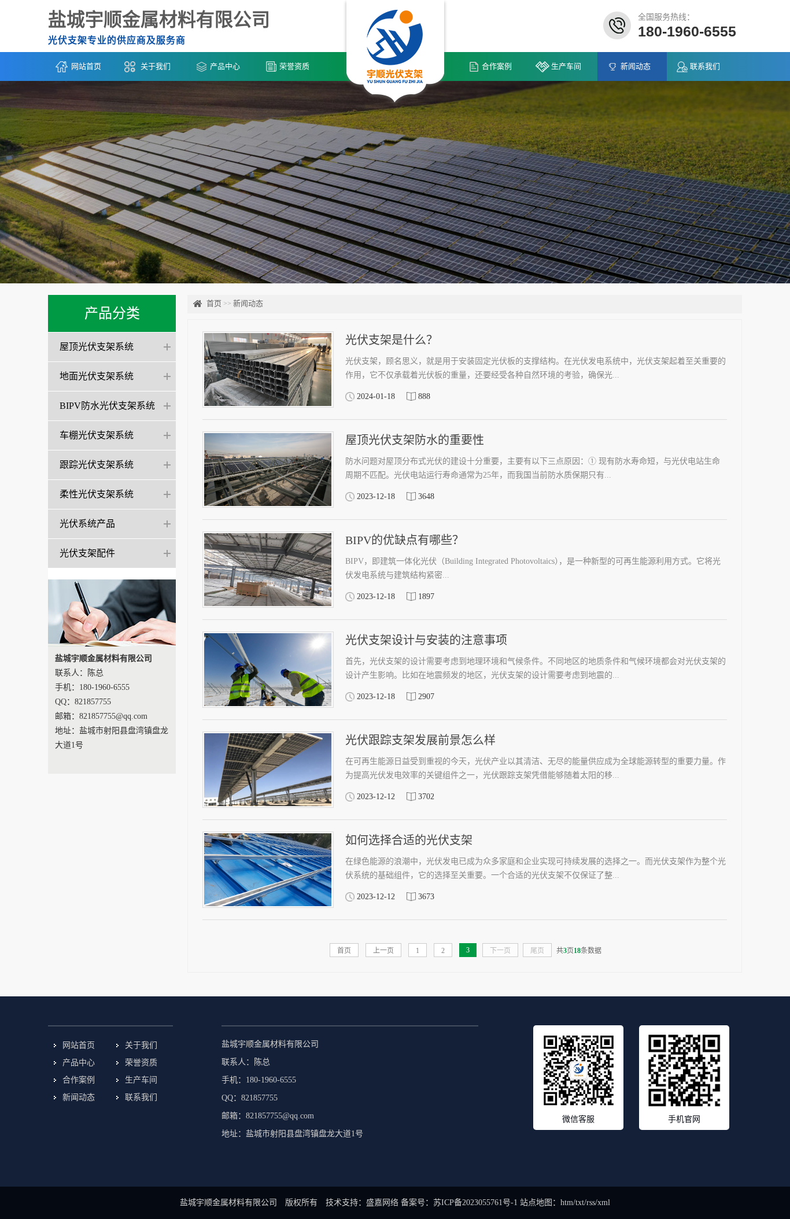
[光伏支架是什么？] (268, 369)
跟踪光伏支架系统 (97, 465)
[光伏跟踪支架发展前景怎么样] (268, 770)
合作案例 (497, 66)
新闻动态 (636, 66)
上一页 (383, 951)
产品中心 (225, 66)
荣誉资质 (294, 66)
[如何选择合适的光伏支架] (268, 870)
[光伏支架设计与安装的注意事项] (268, 669)
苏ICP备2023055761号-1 (475, 1202)
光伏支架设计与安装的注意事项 (426, 640)
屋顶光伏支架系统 (97, 347)
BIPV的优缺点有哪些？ (404, 540)
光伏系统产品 (87, 524)
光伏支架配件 (87, 553)
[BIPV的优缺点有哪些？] (268, 569)
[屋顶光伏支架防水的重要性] (268, 469)
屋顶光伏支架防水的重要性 (414, 440)
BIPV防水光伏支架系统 (107, 406)
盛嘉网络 (382, 1202)
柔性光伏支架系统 (97, 494)
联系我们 (705, 66)
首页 (214, 303)
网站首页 (86, 66)
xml (603, 1202)
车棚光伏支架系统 (97, 435)
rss (590, 1202)
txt (579, 1202)
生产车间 (566, 66)
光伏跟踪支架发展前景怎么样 (420, 740)
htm (566, 1202)
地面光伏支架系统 (97, 376)
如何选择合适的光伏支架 (408, 840)
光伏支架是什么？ (391, 340)
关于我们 (156, 66)
